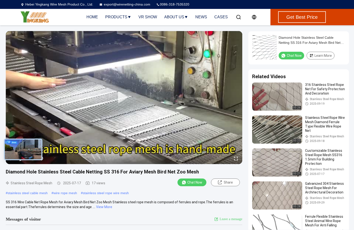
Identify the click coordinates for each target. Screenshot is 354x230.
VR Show (147, 17)
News (201, 17)
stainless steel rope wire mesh (106, 193)
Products (116, 17)
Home (92, 17)
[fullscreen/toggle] (236, 158)
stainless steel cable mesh (28, 193)
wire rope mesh (65, 193)
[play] (124, 97)
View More (104, 207)
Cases (221, 17)
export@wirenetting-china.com (127, 4)
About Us (174, 17)
